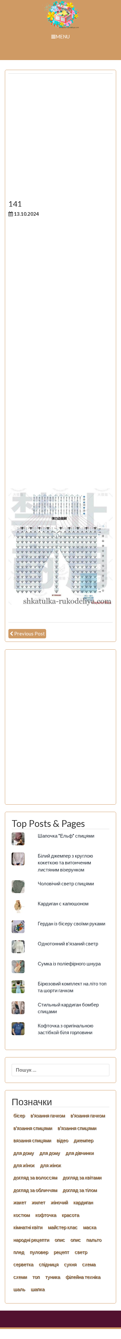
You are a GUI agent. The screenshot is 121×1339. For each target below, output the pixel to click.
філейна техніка (83, 1277)
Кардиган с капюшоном (63, 903)
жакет (19, 1202)
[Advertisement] (60, 139)
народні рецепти (31, 1239)
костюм (21, 1215)
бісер (19, 1115)
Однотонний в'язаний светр (68, 943)
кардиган (83, 1202)
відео (62, 1140)
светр (81, 1252)
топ (36, 1277)
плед (18, 1252)
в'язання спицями (32, 1128)
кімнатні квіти (27, 1227)
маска (89, 1227)
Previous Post (29, 633)
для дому (23, 1153)
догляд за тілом (80, 1190)
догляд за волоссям (35, 1177)
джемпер (83, 1140)
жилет (38, 1202)
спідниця (48, 1264)
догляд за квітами (82, 1177)
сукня (70, 1264)
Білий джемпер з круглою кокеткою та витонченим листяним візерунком (65, 862)
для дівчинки (80, 1153)
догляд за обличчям (35, 1190)
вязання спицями (32, 1140)
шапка (38, 1289)
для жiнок (24, 1165)
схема (89, 1264)
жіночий (59, 1202)
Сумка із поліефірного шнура (69, 963)
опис (60, 1239)
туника (52, 1277)
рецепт (61, 1252)
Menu (62, 36)
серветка (23, 1264)
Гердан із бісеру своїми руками (71, 923)
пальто (93, 1239)
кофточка (45, 1215)
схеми (20, 1277)
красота (70, 1215)
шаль (19, 1289)
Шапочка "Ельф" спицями (66, 836)
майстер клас (62, 1227)
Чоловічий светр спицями (66, 883)
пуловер (39, 1252)
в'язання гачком (47, 1115)
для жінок (50, 1165)
